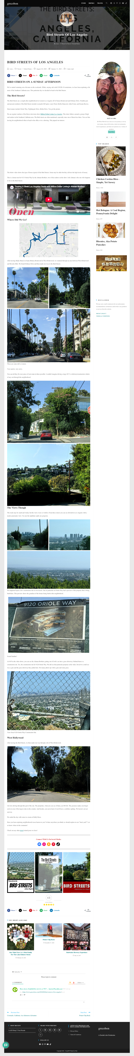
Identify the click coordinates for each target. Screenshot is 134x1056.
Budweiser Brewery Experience (76, 952)
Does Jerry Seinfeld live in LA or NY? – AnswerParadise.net (41, 989)
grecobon (12, 3)
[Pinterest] (116, 137)
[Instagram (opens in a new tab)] (119, 3)
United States (76, 44)
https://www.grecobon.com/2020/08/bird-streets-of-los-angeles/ (42, 992)
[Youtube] (48, 1044)
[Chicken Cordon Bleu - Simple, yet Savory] (111, 161)
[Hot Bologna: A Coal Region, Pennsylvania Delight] (111, 199)
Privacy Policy (74, 1031)
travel (21, 830)
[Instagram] (111, 137)
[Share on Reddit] (59, 1030)
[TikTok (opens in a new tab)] (126, 3)
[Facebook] (107, 137)
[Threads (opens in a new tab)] (114, 3)
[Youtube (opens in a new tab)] (123, 3)
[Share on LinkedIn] (55, 1030)
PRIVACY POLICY (101, 313)
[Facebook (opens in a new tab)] (111, 3)
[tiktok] (50, 1044)
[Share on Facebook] (45, 1030)
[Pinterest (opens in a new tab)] (117, 3)
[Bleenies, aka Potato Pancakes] (111, 230)
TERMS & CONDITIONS (103, 316)
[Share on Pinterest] (50, 1030)
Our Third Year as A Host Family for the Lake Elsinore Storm (20, 953)
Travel (69, 44)
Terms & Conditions (75, 1034)
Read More (111, 132)
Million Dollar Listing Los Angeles (51, 114)
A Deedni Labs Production (106, 1035)
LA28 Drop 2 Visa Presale (17, 1030)
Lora (67, 28)
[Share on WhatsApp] (40, 1035)
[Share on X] (40, 1030)
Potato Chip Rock (49, 940)
